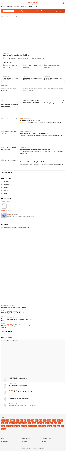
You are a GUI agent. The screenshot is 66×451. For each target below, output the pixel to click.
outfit (51, 423)
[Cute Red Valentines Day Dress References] (53, 69)
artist (3, 420)
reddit (3, 426)
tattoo (39, 426)
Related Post (40, 58)
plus (59, 423)
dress (5, 193)
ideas (22, 423)
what (54, 426)
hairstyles (17, 423)
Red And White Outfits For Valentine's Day (10, 79)
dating (6, 187)
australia (12, 420)
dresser (49, 420)
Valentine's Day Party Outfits (16, 55)
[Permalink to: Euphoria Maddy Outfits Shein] (33, 357)
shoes (11, 426)
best (25, 420)
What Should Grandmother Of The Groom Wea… (23, 405)
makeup (34, 423)
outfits (55, 423)
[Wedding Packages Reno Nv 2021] (33, 94)
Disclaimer (4, 441)
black (29, 420)
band (21, 420)
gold (62, 420)
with (62, 426)
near (43, 423)
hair (6, 423)
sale (7, 426)
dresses (6, 184)
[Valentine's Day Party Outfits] (33, 33)
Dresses (22, 147)
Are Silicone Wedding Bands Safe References (54, 110)
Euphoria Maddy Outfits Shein (18, 378)
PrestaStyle (33, 2)
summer (35, 426)
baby (17, 420)
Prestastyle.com (40, 448)
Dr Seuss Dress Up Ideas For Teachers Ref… (21, 392)
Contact (24, 441)
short (15, 426)
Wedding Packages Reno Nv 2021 (32, 103)
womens (4, 429)
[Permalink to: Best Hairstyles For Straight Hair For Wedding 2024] (33, 265)
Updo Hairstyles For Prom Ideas (16, 313)
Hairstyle (3, 305)
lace (26, 423)
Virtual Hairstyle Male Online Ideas (19, 398)
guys (3, 423)
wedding (6, 181)
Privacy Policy (26, 438)
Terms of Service (47, 438)
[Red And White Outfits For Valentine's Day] (12, 69)
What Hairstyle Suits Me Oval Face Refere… (20, 326)
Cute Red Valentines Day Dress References (53, 79)
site (19, 426)
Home (2, 438)
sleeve (29, 426)
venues (44, 426)
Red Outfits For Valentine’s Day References (32, 79)
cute (36, 420)
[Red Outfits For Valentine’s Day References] (33, 69)
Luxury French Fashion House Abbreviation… (20, 216)
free (58, 420)
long (29, 423)
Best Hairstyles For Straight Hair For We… (13, 307)
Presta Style (28, 448)
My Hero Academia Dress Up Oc (18, 385)
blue (33, 420)
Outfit (21, 118)
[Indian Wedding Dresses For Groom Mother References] (11, 93)
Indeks (44, 441)
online (47, 423)
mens (39, 423)
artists (6, 190)
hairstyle (11, 423)
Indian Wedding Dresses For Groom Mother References (26, 11)
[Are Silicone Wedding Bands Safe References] (54, 98)
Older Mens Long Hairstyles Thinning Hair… (20, 319)
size (26, 426)
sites (22, 426)
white (58, 426)
